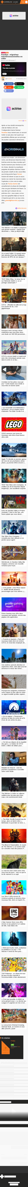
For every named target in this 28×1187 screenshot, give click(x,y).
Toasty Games (13, 184)
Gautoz (10, 78)
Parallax (4, 132)
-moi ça (12, 200)
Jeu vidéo (3, 52)
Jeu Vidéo (15, 2)
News (7, 52)
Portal (19, 174)
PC (11, 1042)
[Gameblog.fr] (6, 2)
